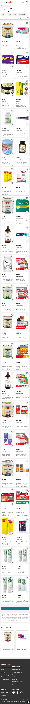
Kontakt (3, 672)
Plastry (3, 14)
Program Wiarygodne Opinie (6, 675)
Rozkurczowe (22, 14)
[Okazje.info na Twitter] (13, 692)
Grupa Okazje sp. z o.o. (13, 700)
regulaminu (13, 701)
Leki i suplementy (6, 5)
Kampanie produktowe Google (17, 680)
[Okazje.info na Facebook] (17, 692)
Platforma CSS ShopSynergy (15, 675)
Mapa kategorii (4, 692)
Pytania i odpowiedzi (17, 684)
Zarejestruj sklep (16, 669)
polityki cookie (21, 701)
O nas (2, 669)
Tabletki (9, 14)
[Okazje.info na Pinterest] (21, 692)
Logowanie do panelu (17, 672)
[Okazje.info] (8, 2)
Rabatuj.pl (3, 695)
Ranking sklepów (5, 679)
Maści (15, 14)
